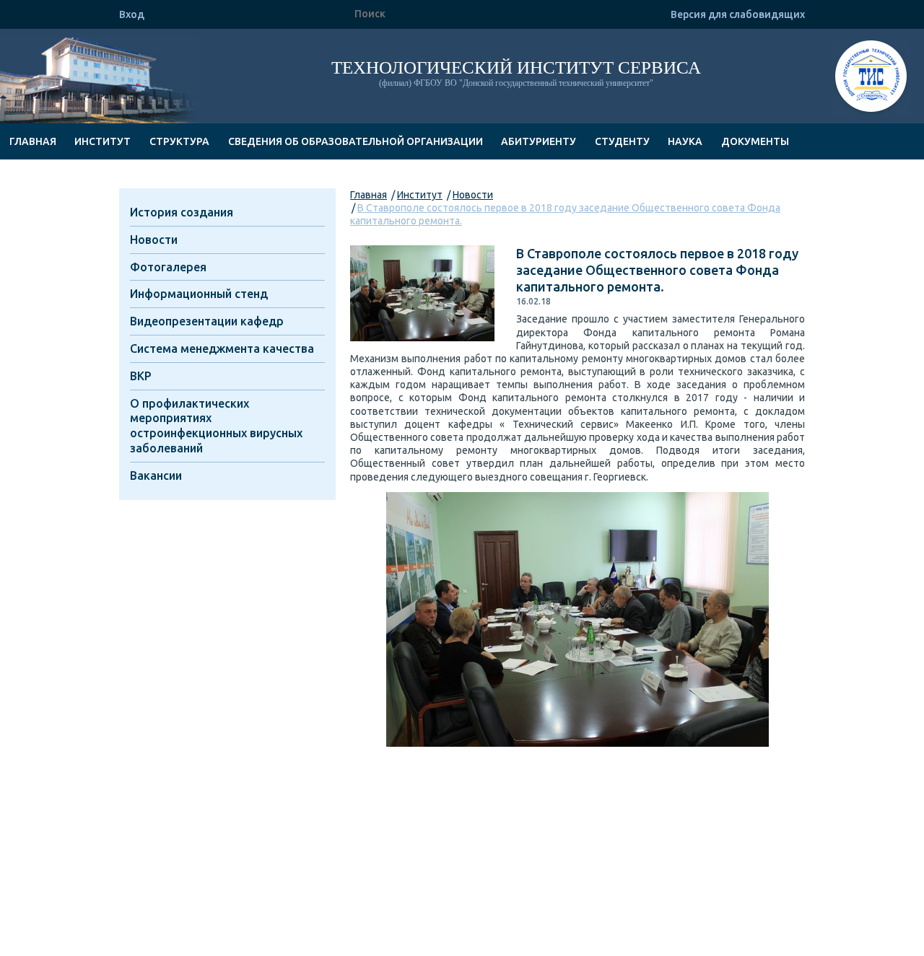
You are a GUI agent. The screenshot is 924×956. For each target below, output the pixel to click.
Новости (473, 195)
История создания (181, 212)
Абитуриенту (538, 141)
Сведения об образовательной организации (355, 141)
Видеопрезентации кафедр (207, 321)
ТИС (871, 78)
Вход (131, 14)
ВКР (141, 375)
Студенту (622, 141)
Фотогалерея (168, 266)
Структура (179, 141)
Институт (102, 141)
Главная (32, 141)
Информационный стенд (199, 293)
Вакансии (156, 475)
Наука (685, 141)
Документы (755, 141)
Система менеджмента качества (222, 348)
